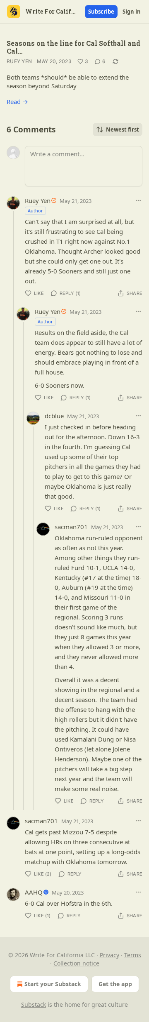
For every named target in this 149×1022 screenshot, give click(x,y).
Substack (33, 1004)
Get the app (115, 984)
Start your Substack (52, 984)
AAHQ (34, 892)
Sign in (132, 11)
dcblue (54, 416)
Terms (132, 955)
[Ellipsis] (138, 200)
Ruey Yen (19, 61)
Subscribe (101, 11)
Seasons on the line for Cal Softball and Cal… (73, 47)
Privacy (109, 955)
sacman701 (71, 527)
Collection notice (76, 963)
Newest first (122, 129)
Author (35, 210)
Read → (17, 101)
